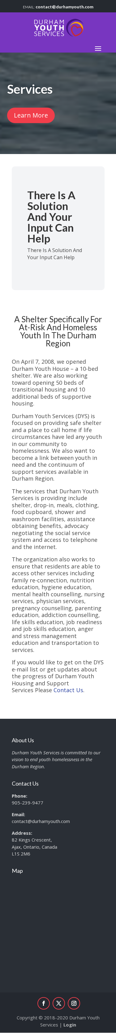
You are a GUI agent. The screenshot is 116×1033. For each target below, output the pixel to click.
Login (69, 1025)
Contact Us (68, 690)
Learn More (31, 115)
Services (30, 89)
